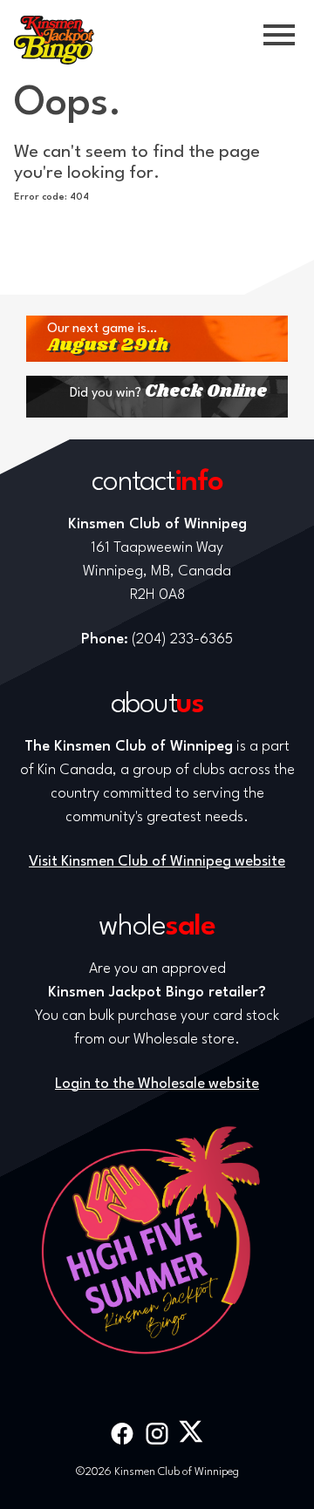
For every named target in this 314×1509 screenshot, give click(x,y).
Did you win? (168, 392)
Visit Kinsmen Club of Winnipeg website (157, 861)
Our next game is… (107, 339)
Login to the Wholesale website (157, 1084)
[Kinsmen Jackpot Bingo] (54, 40)
